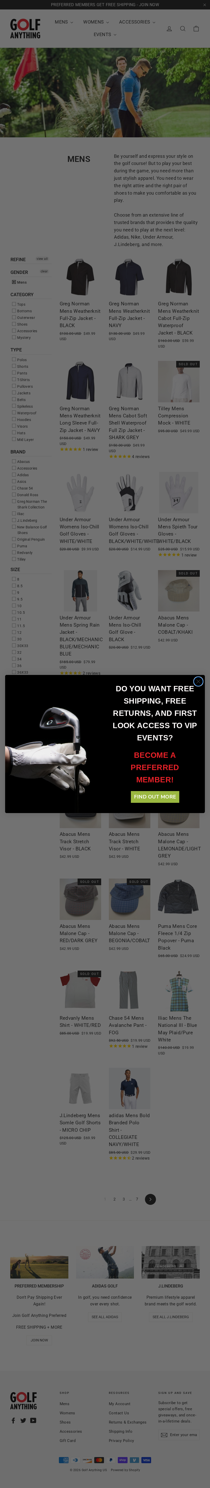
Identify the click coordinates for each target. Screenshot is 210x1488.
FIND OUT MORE (155, 796)
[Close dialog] (198, 681)
